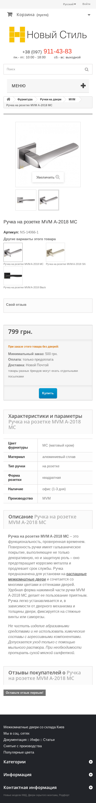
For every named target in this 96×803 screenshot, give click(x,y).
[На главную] (8, 99)
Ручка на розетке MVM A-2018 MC (23, 264)
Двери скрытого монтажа (43, 795)
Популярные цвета (18, 752)
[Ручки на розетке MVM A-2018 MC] (26, 200)
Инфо (34, 740)
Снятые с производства (22, 746)
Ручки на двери (50, 99)
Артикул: (11, 232)
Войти (86, 4)
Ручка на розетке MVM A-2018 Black (24, 287)
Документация (15, 740)
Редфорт (64, 795)
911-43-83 (58, 51)
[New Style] (48, 34)
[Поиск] (87, 69)
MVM (72, 99)
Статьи (49, 740)
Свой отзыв (16, 304)
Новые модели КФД (15, 795)
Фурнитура (25, 99)
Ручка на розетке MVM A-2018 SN (66, 264)
